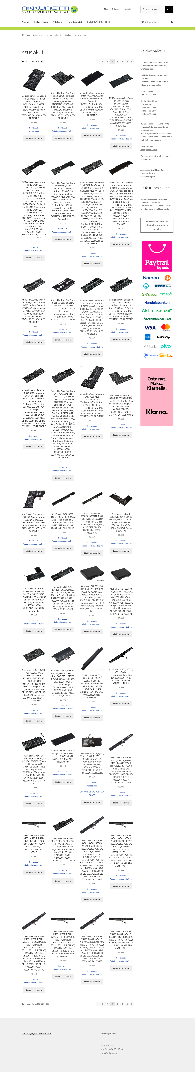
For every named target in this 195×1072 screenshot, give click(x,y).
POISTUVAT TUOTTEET (98, 21)
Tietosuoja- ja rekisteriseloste (36, 1033)
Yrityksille (57, 21)
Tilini (106, 9)
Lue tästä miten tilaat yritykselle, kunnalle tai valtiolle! (156, 225)
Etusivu (28, 35)
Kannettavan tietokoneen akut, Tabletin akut (52, 35)
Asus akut (77, 35)
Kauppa (25, 21)
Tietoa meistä (41, 21)
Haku (169, 9)
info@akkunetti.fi (148, 149)
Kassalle (127, 9)
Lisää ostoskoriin (34, 138)
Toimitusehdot (74, 21)
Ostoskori (116, 9)
